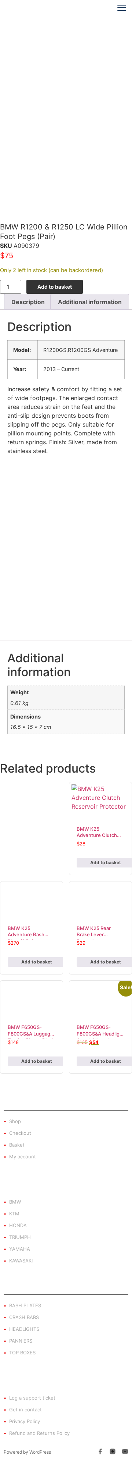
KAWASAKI (21, 1261)
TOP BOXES (22, 1352)
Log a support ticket (32, 1398)
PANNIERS (20, 1341)
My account (22, 1156)
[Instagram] (112, 1452)
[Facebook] (100, 1452)
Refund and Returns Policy (39, 1433)
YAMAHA (19, 1249)
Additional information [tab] (90, 302)
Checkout (20, 1133)
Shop (15, 1121)
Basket (17, 1145)
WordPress (40, 1452)
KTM (14, 1213)
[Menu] (119, 7)
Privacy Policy (24, 1421)
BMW (15, 1202)
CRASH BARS (24, 1317)
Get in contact (25, 1409)
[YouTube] (125, 1452)
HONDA (18, 1225)
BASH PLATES (25, 1305)
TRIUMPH (20, 1237)
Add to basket (54, 287)
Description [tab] (28, 302)
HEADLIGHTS (24, 1329)
